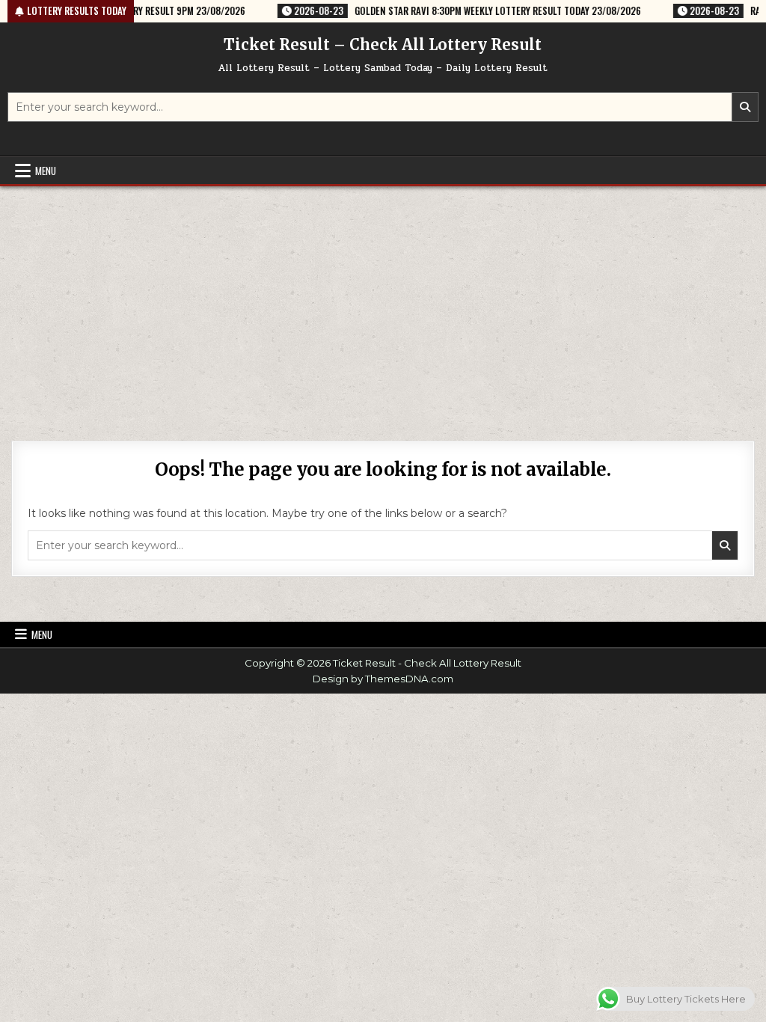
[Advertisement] (383, 298)
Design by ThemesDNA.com (383, 679)
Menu (45, 170)
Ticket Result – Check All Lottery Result (383, 44)
